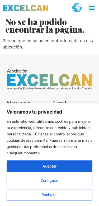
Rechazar (49, 194)
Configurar (49, 180)
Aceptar (49, 166)
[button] (92, 8)
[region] (49, 154)
